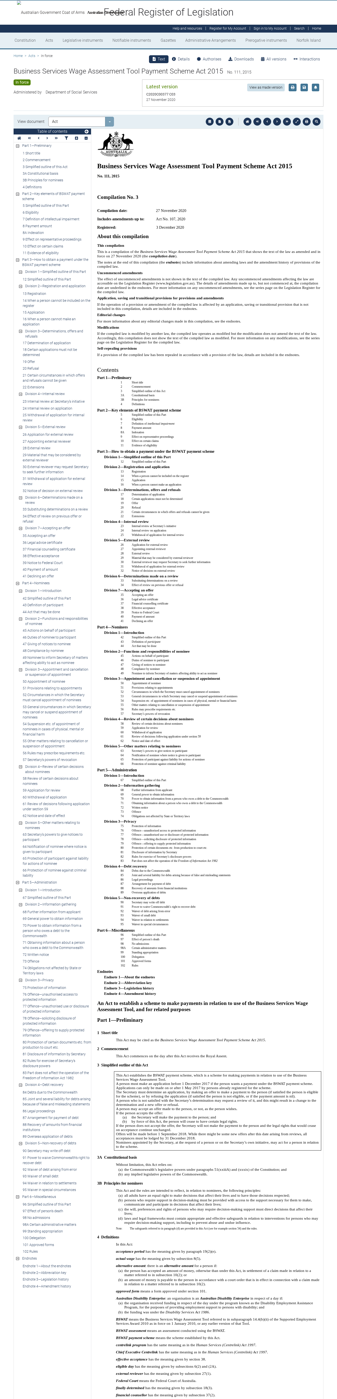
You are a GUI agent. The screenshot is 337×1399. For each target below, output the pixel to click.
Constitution (25, 40)
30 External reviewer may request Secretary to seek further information (56, 469)
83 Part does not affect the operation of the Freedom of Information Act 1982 (56, 1075)
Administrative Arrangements (210, 40)
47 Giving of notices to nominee (47, 644)
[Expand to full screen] (297, 122)
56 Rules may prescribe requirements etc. (54, 753)
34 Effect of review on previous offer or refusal (52, 518)
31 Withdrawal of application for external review (54, 481)
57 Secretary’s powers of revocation (50, 760)
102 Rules (30, 1251)
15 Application (34, 312)
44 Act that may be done (41, 612)
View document (31, 121)
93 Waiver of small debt (40, 1176)
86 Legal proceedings (39, 1111)
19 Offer (29, 362)
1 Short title (31, 153)
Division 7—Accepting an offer (48, 528)
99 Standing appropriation (43, 1231)
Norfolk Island (309, 40)
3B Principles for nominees (43, 180)
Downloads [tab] (244, 59)
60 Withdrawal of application (45, 797)
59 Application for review (41, 790)
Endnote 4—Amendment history (47, 1286)
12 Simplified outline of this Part (47, 279)
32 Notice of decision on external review (53, 491)
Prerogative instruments (266, 40)
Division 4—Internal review (45, 394)
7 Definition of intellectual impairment (51, 219)
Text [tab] (161, 59)
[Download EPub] (210, 122)
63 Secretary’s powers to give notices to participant (53, 837)
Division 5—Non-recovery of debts (50, 1143)
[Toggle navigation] (86, 132)
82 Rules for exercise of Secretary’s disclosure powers (49, 1063)
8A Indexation (33, 233)
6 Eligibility (31, 212)
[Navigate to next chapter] (287, 122)
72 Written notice (36, 955)
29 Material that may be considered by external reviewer (52, 457)
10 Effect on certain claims (43, 246)
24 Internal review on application (47, 408)
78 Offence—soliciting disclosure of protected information (49, 1020)
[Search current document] (316, 122)
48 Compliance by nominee (43, 651)
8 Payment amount (37, 226)
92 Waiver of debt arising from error (50, 1170)
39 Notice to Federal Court (43, 563)
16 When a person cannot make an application (49, 321)
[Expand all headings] (76, 138)
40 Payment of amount (40, 569)
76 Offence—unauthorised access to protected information (50, 997)
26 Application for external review (48, 434)
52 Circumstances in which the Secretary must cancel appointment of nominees (54, 697)
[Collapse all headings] (86, 138)
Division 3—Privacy (39, 980)
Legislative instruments (83, 40)
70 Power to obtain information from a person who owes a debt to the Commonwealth (52, 931)
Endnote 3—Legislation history (46, 1279)
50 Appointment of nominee (44, 681)
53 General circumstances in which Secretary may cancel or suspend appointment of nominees (57, 712)
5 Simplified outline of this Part (46, 206)
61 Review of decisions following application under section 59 (56, 806)
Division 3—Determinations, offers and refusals (54, 333)
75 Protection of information (44, 988)
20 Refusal (31, 368)
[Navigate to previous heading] (39, 138)
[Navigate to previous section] (267, 122)
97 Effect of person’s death (43, 1211)
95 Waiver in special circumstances (49, 1190)
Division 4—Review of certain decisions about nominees (54, 769)
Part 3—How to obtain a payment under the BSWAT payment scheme (55, 262)
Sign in (270, 29)
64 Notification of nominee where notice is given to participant (55, 849)
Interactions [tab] (310, 59)
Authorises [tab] (212, 59)
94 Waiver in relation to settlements (49, 1183)
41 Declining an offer (38, 576)
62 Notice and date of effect (44, 816)
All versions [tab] (276, 59)
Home (18, 56)
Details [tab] (184, 59)
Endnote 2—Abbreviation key (44, 1273)
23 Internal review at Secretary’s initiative (54, 401)
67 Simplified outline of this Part (47, 898)
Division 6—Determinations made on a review (54, 500)
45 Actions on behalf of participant (49, 630)
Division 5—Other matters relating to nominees (52, 825)
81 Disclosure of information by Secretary (54, 1054)
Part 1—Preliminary (37, 146)
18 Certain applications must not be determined (50, 352)
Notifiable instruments (131, 40)
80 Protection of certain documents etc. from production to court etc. (57, 1044)
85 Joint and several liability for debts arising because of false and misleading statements (57, 1101)
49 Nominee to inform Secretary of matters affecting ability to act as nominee (55, 660)
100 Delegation (34, 1238)
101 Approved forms (38, 1245)
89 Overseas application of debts (48, 1136)
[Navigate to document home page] (19, 138)
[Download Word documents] (229, 122)
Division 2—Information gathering (50, 904)
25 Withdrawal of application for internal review (53, 417)
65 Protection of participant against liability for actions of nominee (56, 861)
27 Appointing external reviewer (47, 441)
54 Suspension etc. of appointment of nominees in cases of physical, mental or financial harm (53, 729)
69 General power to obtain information (53, 919)
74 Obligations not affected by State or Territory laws (52, 970)
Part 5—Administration (39, 882)
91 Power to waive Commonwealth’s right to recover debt (56, 1160)
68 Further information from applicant (52, 912)
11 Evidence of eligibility (41, 253)
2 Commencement (37, 160)
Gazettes (168, 40)
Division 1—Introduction (43, 591)
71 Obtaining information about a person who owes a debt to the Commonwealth (54, 945)
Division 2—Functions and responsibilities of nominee (56, 621)
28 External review (37, 448)
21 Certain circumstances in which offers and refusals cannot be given (54, 377)
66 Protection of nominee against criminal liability (54, 872)
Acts (49, 40)
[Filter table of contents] (66, 138)
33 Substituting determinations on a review (55, 509)
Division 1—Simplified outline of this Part (55, 272)
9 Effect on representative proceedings (52, 239)
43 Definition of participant (43, 605)
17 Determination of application (47, 343)
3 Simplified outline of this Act (45, 167)
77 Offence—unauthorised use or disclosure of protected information (56, 1008)
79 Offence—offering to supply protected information (53, 1032)
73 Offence (31, 961)
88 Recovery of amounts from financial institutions (52, 1127)
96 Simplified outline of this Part (47, 1204)
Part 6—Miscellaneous (39, 1197)
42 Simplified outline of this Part (47, 598)
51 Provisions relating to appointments (52, 688)
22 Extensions (33, 387)
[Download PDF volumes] (220, 122)
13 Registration (34, 294)
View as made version (265, 87)
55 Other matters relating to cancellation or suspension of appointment (55, 743)
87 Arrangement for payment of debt (51, 1118)
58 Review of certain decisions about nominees (50, 781)
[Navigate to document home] (247, 122)
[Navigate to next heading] (47, 138)
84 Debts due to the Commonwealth (50, 1092)
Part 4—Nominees (36, 583)
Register (227, 29)
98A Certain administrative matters (49, 1225)
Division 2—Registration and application (55, 286)
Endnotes (29, 1258)
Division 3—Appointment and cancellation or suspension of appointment (56, 672)
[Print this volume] (307, 122)
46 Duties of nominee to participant (49, 637)
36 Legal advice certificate (42, 543)
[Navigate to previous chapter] (257, 122)
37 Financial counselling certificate (49, 549)
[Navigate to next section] (277, 122)
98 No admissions (36, 1218)
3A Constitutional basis (40, 173)
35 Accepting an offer (39, 536)
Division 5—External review (45, 427)
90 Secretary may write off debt (47, 1151)
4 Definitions (32, 187)
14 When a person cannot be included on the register (56, 303)
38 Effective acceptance (41, 556)
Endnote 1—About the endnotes (47, 1266)
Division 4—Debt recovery (44, 1085)
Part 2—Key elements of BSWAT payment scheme (53, 196)
